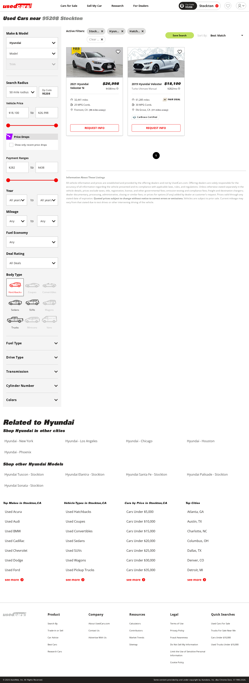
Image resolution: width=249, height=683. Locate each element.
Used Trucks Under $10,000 (224, 644)
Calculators (135, 623)
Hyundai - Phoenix (17, 452)
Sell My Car (94, 6)
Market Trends (136, 637)
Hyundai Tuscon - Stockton (24, 474)
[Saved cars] (227, 5)
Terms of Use (176, 623)
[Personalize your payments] (117, 88)
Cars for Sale (68, 6)
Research (117, 6)
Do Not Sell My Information (184, 644)
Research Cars (55, 651)
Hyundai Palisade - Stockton (207, 474)
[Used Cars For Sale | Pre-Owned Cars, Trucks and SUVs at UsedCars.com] (17, 5)
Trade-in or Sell (55, 630)
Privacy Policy (177, 630)
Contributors (136, 630)
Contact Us (94, 630)
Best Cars (52, 644)
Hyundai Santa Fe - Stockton (146, 474)
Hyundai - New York (18, 441)
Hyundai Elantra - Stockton (84, 474)
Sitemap (133, 644)
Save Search (180, 35)
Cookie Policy (177, 662)
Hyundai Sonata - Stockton (23, 485)
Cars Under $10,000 (221, 637)
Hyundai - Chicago (139, 441)
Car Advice (53, 637)
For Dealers (140, 6)
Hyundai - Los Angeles (81, 441)
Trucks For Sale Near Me (223, 630)
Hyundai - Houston (201, 441)
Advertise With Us (97, 637)
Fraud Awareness (179, 637)
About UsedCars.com (99, 623)
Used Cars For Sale (220, 623)
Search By (53, 623)
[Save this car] (118, 52)
